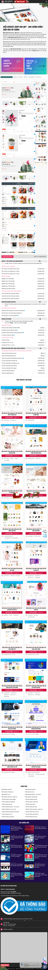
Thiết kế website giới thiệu (31, 806)
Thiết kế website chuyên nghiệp (9, 799)
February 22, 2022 (37, 853)
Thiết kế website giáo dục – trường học (10, 806)
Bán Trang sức (13, 420)
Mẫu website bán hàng (30, 789)
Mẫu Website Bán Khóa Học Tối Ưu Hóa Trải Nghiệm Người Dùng (36, 727)
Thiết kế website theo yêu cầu (32, 811)
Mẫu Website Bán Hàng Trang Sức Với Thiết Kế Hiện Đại (12, 491)
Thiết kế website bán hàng (31, 799)
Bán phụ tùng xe (37, 536)
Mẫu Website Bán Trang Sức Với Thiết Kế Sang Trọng (36, 491)
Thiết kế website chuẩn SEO (31, 801)
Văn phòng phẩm (31, 420)
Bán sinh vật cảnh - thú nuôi (9, 654)
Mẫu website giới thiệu (7, 789)
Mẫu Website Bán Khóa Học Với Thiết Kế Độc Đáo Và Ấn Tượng (12, 727)
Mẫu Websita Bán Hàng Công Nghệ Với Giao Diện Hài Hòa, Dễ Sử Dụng (12, 686)
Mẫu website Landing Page (31, 796)
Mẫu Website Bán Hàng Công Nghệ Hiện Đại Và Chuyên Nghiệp (36, 686)
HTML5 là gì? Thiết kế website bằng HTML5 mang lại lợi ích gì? (41, 875)
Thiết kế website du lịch (7, 804)
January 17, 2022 (37, 872)
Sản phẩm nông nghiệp (8, 536)
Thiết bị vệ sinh (31, 776)
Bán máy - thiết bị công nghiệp (33, 772)
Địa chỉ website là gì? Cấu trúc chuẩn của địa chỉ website (40, 838)
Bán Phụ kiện (6, 420)
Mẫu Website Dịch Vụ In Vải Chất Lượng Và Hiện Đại (36, 608)
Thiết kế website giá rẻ (30, 804)
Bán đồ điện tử (38, 575)
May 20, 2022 (37, 825)
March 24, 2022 (13, 844)
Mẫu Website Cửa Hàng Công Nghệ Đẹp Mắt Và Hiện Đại (36, 569)
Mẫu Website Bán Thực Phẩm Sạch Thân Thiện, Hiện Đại (12, 529)
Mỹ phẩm (16, 458)
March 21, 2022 (37, 844)
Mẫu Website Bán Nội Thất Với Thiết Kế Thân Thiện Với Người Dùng (36, 452)
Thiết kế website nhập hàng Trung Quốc (10, 811)
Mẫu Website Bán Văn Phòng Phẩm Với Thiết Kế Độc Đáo (36, 414)
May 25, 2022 (13, 825)
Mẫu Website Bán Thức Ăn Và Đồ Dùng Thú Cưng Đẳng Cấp (12, 648)
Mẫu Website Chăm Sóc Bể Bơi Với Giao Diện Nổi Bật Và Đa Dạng (36, 766)
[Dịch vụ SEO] (35, 66)
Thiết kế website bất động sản (8, 801)
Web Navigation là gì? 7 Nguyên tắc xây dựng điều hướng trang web (16, 828)
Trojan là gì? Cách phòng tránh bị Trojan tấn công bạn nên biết (17, 875)
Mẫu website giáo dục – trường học (33, 794)
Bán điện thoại (31, 575)
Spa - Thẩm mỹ (6, 460)
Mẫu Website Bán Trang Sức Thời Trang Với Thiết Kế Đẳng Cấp (12, 414)
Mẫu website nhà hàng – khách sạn (9, 796)
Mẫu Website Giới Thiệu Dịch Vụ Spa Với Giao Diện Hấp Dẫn (12, 452)
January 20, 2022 (13, 872)
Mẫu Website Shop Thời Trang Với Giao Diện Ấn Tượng (12, 569)
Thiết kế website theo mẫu (31, 816)
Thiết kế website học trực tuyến (9, 809)
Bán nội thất (38, 458)
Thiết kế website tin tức (7, 814)
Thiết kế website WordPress (31, 814)
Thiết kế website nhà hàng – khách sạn (33, 809)
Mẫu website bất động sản (7, 791)
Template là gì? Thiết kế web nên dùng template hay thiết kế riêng (17, 838)
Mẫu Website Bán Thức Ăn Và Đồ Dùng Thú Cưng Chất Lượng (36, 648)
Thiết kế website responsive (8, 816)
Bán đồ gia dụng (31, 458)
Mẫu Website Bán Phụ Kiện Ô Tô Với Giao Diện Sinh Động (36, 529)
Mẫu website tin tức (6, 794)
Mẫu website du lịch (29, 791)
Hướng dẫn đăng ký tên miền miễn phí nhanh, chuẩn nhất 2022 (41, 847)
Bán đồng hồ (6, 694)
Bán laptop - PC (31, 577)
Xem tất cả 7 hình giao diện (40, 256)
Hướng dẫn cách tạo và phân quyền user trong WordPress (40, 866)
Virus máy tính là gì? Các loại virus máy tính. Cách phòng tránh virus (41, 856)
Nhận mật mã (5, 965)
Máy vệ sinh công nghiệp (40, 774)
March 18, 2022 (13, 853)
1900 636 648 (6, 922)
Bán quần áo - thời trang (15, 575)
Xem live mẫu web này (7, 256)
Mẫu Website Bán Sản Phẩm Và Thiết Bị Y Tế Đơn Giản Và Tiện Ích (12, 608)
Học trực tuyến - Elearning (9, 734)
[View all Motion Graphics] (13, 65)
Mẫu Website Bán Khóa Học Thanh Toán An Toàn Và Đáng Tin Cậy (12, 766)
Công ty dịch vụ (31, 774)
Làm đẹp (11, 458)
